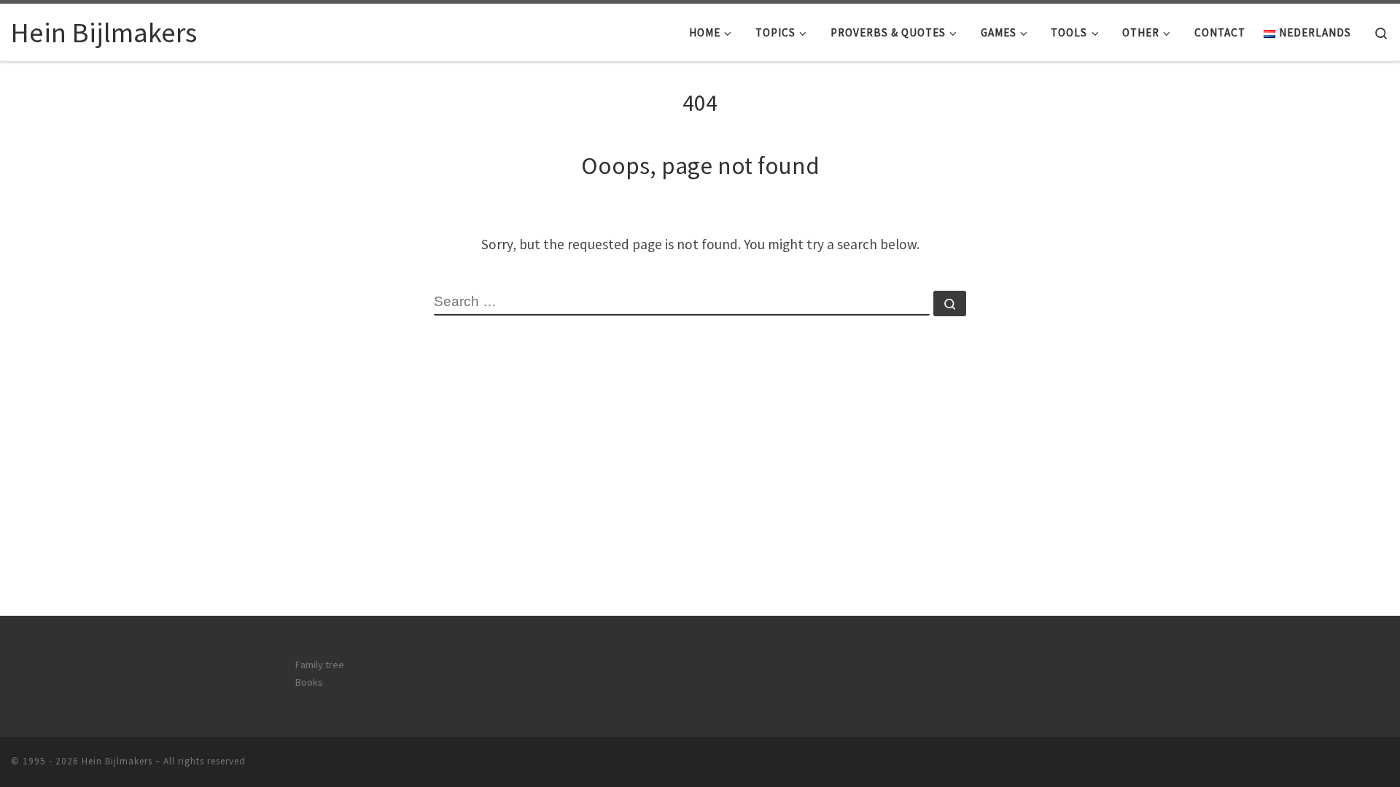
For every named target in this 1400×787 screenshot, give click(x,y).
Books (309, 682)
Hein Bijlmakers (117, 761)
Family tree (319, 664)
